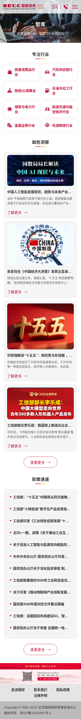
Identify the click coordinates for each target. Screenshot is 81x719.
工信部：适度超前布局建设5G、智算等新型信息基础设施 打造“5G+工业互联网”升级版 (42, 616)
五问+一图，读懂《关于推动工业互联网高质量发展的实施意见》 (42, 533)
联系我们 (40, 689)
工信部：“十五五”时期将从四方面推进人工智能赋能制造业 (42, 497)
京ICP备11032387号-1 (35, 713)
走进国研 (18, 689)
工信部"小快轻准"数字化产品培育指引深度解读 (42, 509)
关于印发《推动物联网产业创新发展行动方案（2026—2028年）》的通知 (42, 592)
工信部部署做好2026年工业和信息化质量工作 (42, 580)
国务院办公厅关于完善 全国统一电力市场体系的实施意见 (42, 628)
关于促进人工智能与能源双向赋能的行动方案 (42, 545)
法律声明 (40, 695)
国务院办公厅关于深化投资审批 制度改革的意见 (42, 568)
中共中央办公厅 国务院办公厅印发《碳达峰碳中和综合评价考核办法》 (42, 556)
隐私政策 (63, 689)
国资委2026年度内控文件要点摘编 (38, 604)
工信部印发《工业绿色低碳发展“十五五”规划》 (42, 521)
